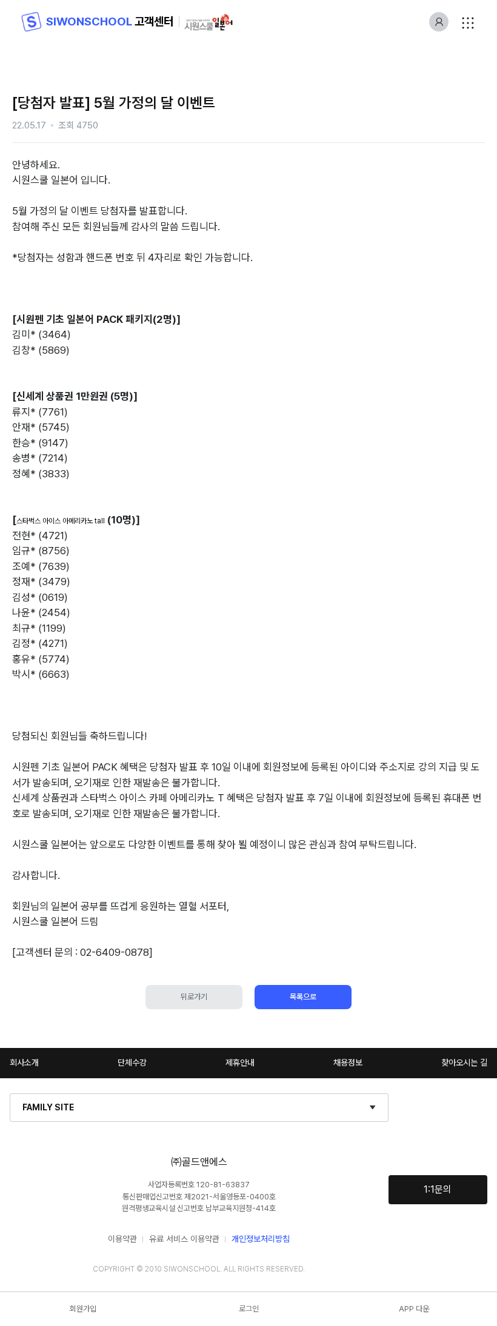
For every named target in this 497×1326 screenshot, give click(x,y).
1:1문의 (438, 1189)
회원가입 (83, 1308)
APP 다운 (414, 1308)
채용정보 (347, 1062)
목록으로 (303, 996)
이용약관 (122, 1239)
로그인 (249, 1308)
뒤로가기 (194, 996)
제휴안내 (240, 1062)
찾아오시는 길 (464, 1062)
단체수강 (132, 1062)
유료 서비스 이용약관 (184, 1239)
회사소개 (24, 1062)
